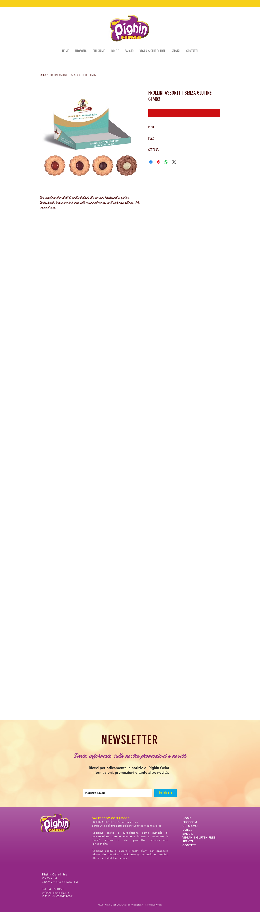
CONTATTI (189, 845)
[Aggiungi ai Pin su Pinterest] (158, 162)
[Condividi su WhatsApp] (166, 162)
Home (43, 75)
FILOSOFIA (189, 822)
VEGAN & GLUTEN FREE (199, 837)
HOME (186, 818)
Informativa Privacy (153, 904)
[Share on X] (174, 162)
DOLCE (187, 830)
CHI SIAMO (190, 826)
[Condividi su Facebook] (150, 162)
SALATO (187, 833)
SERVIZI (187, 841)
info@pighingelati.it (55, 893)
